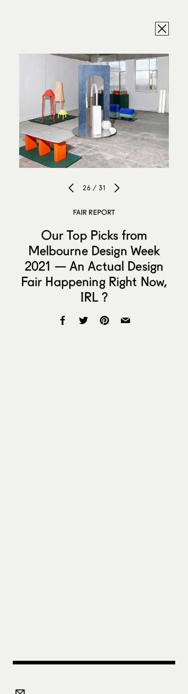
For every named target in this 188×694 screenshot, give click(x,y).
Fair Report (94, 212)
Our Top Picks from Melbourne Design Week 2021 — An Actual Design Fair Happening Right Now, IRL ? (94, 265)
